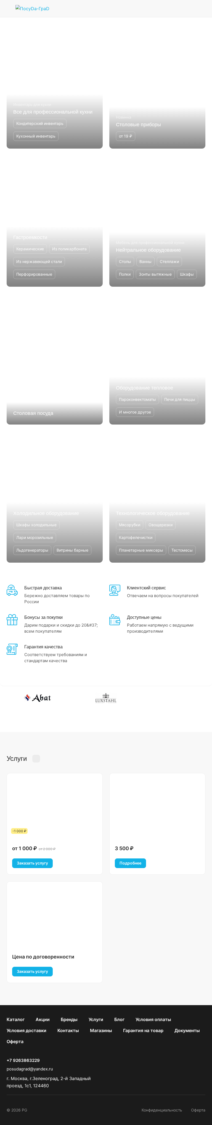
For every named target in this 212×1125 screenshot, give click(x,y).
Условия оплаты (153, 1019)
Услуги (96, 1019)
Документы (187, 1030)
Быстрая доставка (43, 588)
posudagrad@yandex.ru (30, 1069)
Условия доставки (26, 1030)
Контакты (68, 1030)
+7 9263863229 (23, 1060)
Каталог (16, 1019)
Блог (119, 1019)
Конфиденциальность (162, 1110)
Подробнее (130, 863)
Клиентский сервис (146, 588)
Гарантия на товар (143, 1030)
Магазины (101, 1030)
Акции (43, 1019)
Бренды (69, 1019)
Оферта (15, 1041)
